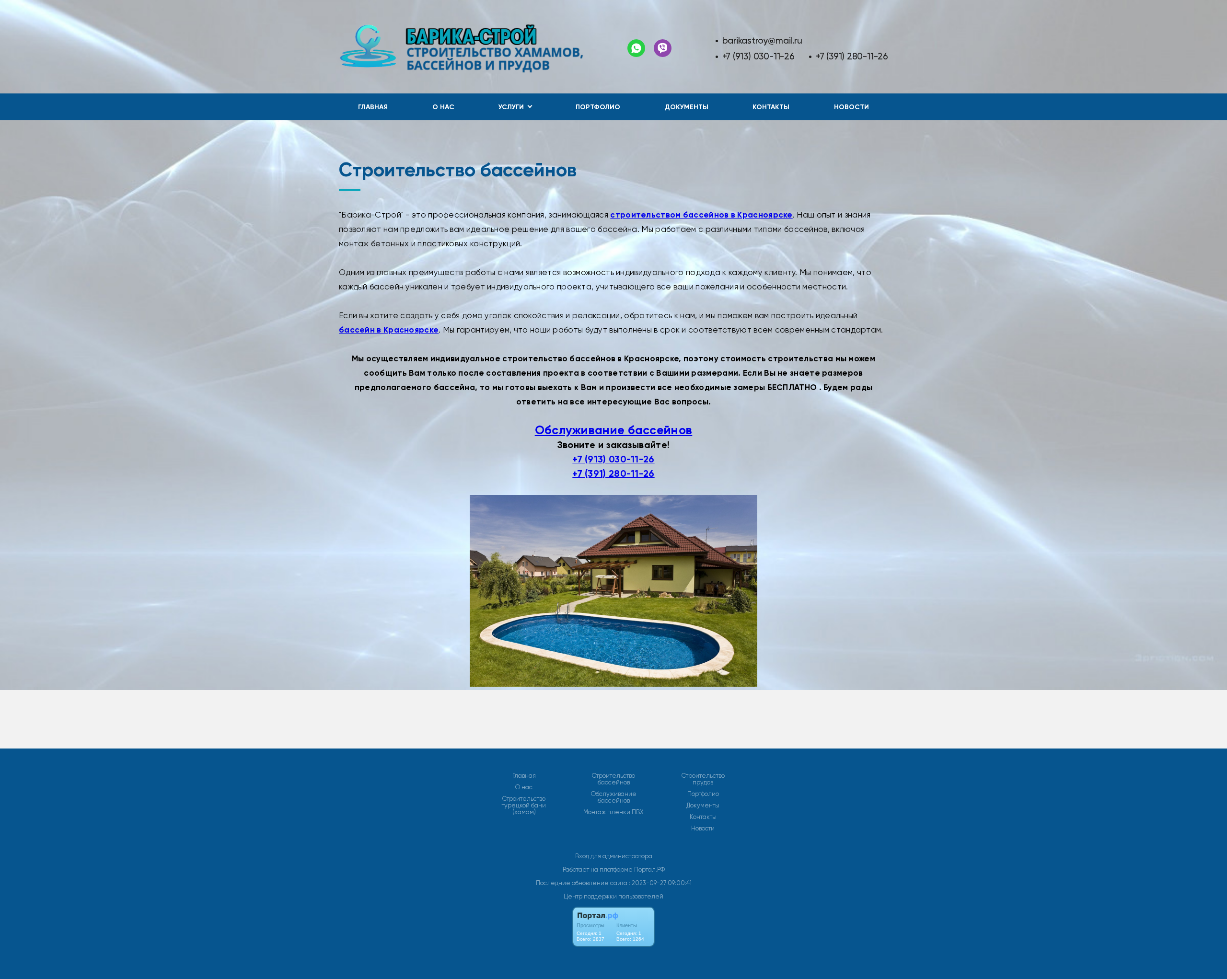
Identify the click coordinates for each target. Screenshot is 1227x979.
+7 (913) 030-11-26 (758, 56)
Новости (851, 107)
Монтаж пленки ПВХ (613, 812)
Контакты (770, 107)
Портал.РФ (649, 869)
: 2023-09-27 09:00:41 (660, 883)
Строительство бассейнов (613, 779)
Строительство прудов (703, 779)
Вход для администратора (613, 856)
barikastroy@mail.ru (762, 40)
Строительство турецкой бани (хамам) (524, 805)
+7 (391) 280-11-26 (852, 56)
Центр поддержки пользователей (613, 896)
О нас (443, 107)
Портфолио (598, 107)
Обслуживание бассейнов (614, 430)
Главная (373, 107)
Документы (686, 107)
